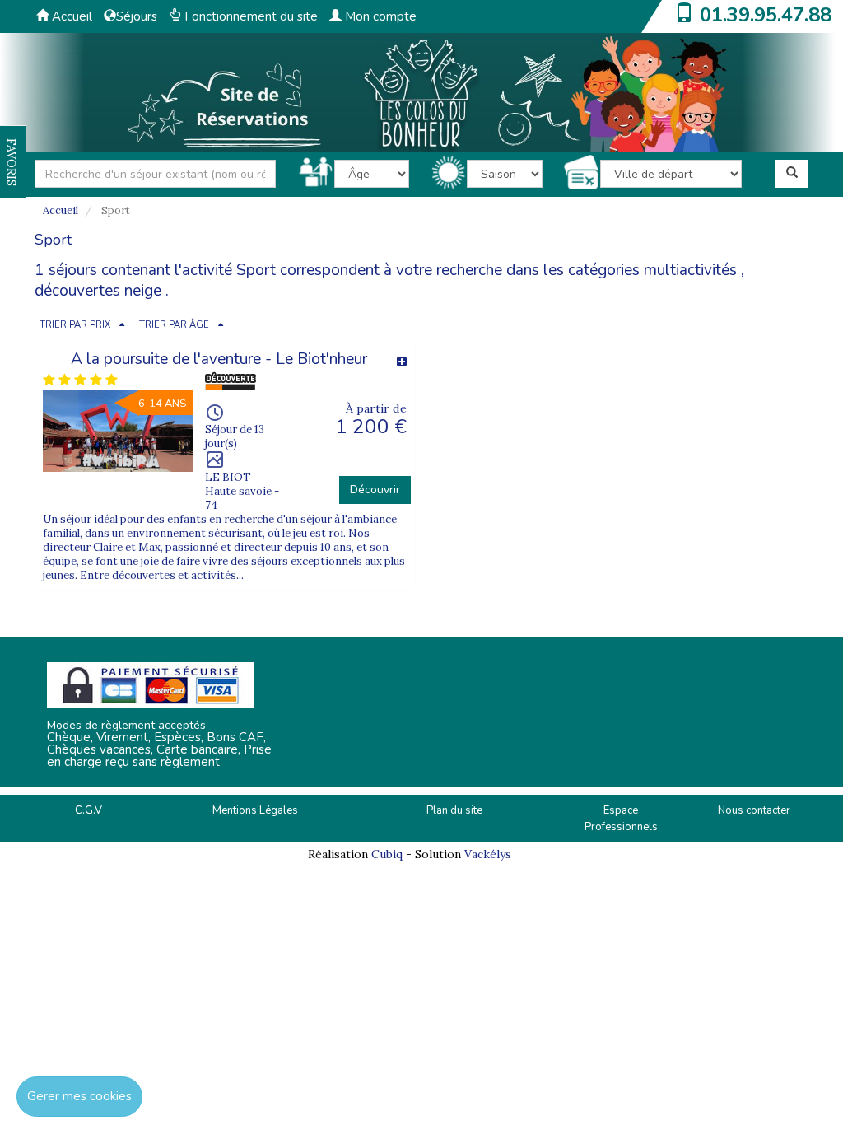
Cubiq (387, 854)
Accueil (70, 16)
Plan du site (454, 810)
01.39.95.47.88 (765, 15)
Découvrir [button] (375, 489)
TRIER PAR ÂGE (174, 325)
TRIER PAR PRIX (75, 325)
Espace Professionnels (621, 819)
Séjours (136, 16)
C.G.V (88, 810)
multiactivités (690, 270)
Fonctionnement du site (249, 16)
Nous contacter (754, 810)
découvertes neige (98, 290)
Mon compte (379, 16)
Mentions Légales (255, 810)
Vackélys (487, 854)
